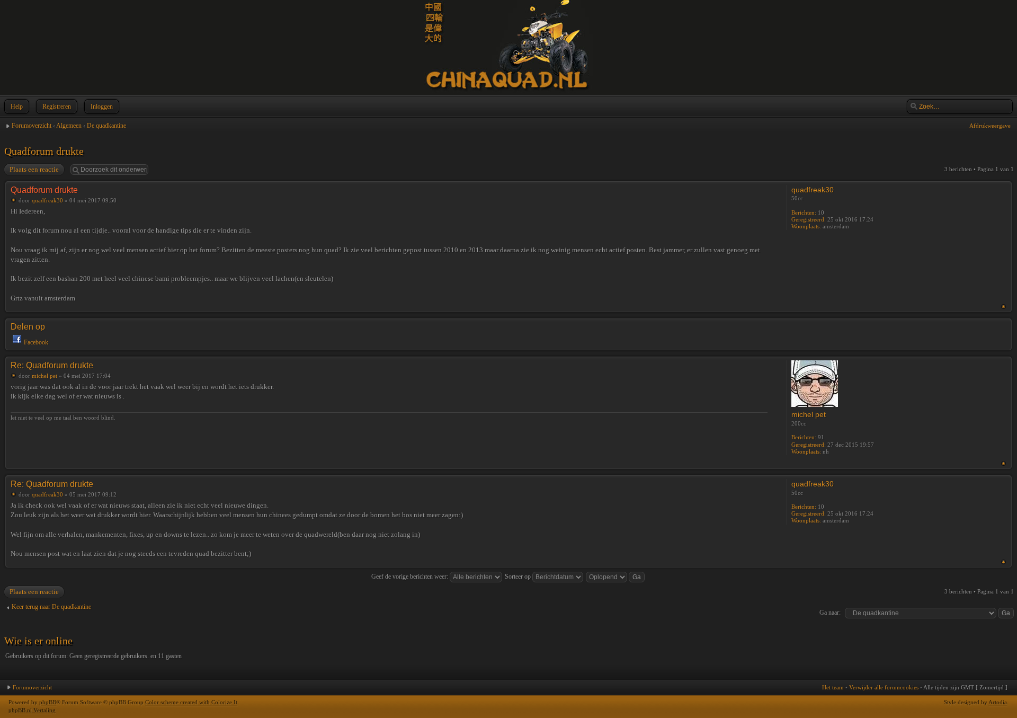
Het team (833, 687)
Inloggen (102, 106)
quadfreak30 (47, 200)
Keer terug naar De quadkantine (51, 606)
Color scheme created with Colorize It (191, 702)
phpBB (47, 702)
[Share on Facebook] (17, 342)
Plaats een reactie (34, 169)
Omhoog (1003, 306)
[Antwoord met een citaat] (748, 189)
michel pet (44, 376)
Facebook (36, 342)
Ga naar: (830, 612)
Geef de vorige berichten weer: (410, 576)
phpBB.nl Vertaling (32, 710)
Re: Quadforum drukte (52, 365)
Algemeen (69, 125)
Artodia (997, 702)
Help (17, 106)
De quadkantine (106, 125)
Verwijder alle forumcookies (883, 687)
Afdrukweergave (990, 125)
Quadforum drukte (44, 151)
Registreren (56, 106)
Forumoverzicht (31, 125)
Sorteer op (518, 576)
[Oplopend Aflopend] (616, 576)
